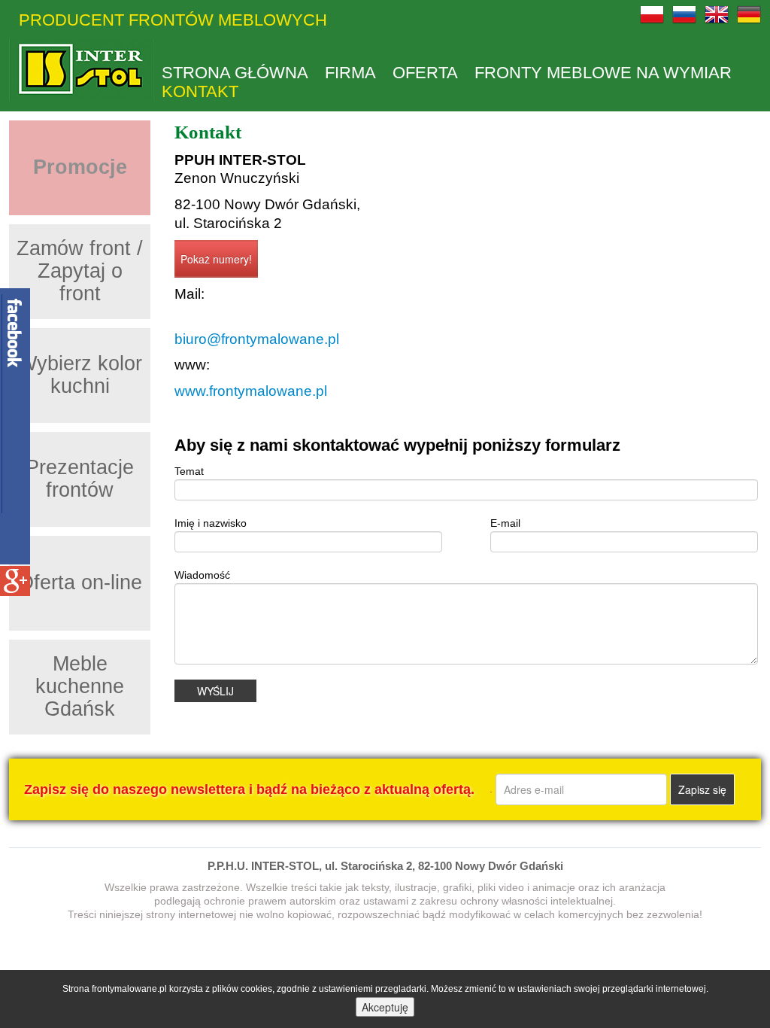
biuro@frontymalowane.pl (256, 339)
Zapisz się (702, 789)
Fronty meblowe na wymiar (603, 73)
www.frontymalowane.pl (250, 391)
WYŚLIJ (215, 690)
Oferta (425, 73)
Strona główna (235, 73)
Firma (350, 73)
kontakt (200, 92)
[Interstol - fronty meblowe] (81, 70)
